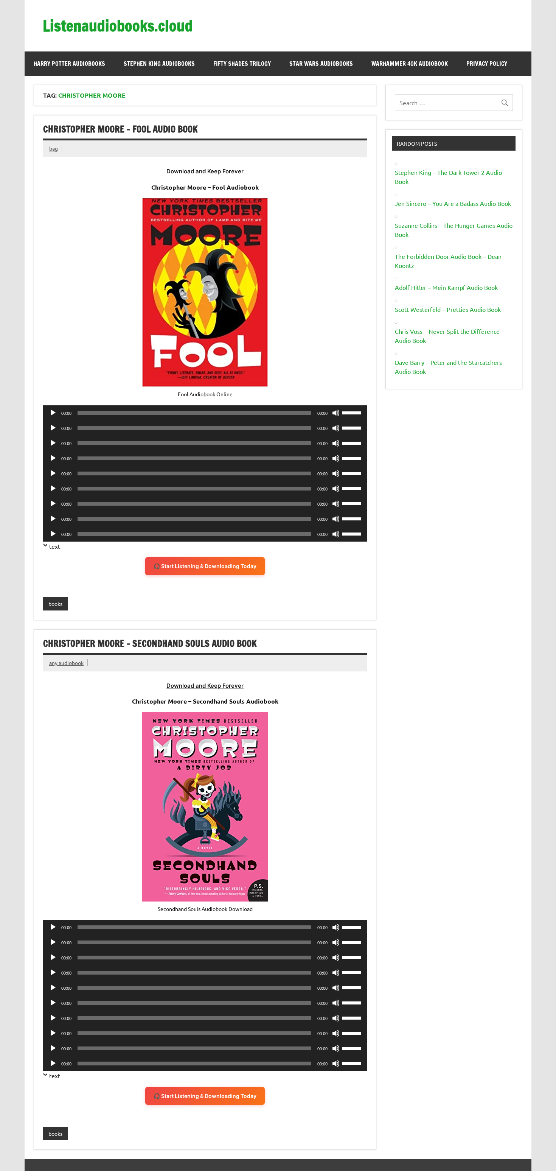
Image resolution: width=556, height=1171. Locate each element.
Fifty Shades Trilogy (242, 63)
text (54, 546)
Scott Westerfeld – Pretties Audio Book (448, 309)
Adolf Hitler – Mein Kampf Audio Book (446, 287)
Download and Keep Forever (205, 171)
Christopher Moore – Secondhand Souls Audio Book (150, 643)
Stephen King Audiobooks (159, 63)
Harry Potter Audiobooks (69, 63)
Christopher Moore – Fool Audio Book (120, 129)
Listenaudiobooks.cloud (118, 25)
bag (53, 148)
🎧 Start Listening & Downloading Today (205, 566)
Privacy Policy (486, 63)
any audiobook (66, 662)
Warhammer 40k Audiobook (409, 63)
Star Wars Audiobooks (321, 63)
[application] (205, 412)
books (55, 603)
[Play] (53, 413)
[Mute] (336, 413)
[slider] (352, 412)
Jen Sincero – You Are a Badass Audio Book (453, 203)
